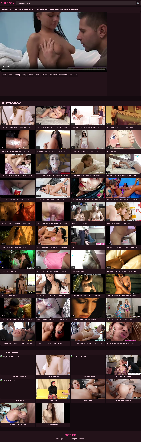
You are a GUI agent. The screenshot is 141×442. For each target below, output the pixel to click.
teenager (63, 74)
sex (10, 74)
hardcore (73, 74)
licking (17, 74)
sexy (24, 74)
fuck (37, 74)
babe (31, 74)
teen (4, 74)
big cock (53, 74)
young (44, 74)
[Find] (138, 3)
